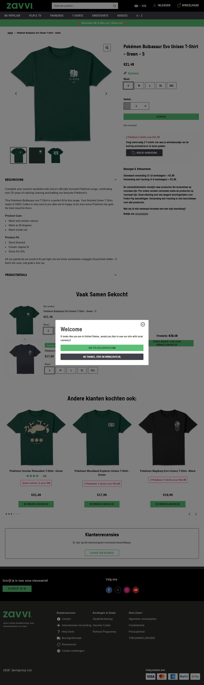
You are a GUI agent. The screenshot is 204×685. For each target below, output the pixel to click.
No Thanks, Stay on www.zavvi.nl (102, 356)
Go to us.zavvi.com (102, 348)
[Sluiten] (143, 324)
